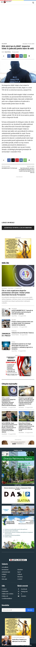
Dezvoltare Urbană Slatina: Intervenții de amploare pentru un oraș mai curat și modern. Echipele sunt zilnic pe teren (26, 426)
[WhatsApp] (25, 56)
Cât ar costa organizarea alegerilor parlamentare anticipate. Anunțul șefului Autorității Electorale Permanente (16, 292)
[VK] (21, 56)
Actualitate (4, 43)
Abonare (30, 610)
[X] (13, 56)
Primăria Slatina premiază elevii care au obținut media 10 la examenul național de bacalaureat (22, 323)
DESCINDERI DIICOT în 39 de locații (9, 168)
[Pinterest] (17, 56)
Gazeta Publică (15, 334)
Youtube (23, 596)
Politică (13, 342)
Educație (14, 319)
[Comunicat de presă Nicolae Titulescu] (6, 334)
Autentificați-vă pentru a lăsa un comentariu (18, 227)
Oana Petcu (8, 51)
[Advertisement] (18, 24)
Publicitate (14, 330)
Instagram (24, 591)
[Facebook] (9, 56)
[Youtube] (18, 596)
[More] (29, 56)
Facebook (24, 589)
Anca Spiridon (15, 327)
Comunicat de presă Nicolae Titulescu (23, 333)
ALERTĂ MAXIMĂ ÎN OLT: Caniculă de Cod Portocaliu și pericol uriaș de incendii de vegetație (22, 312)
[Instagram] (18, 591)
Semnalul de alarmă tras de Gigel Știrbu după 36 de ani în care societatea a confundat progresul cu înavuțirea (22, 346)
